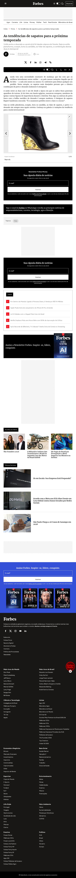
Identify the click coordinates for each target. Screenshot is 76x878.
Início (6, 29)
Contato (7, 649)
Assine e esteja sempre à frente (46, 626)
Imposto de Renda (10, 771)
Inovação (7, 709)
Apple (5, 717)
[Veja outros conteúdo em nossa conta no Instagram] (15, 631)
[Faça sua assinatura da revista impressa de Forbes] (13, 598)
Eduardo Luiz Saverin (46, 672)
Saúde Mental (43, 751)
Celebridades (43, 785)
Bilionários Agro (44, 706)
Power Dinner (8, 835)
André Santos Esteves (46, 689)
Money (32, 22)
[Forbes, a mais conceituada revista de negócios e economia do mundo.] (38, 3)
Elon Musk (7, 672)
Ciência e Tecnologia (12, 700)
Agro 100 (42, 703)
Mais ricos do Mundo (11, 669)
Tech (45, 22)
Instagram (7, 712)
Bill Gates (7, 695)
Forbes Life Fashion (10, 844)
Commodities (8, 763)
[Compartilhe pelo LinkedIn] (36, 62)
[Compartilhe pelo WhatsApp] (40, 62)
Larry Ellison (7, 681)
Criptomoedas (8, 766)
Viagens (6, 810)
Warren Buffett (8, 687)
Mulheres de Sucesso (46, 735)
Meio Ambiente (45, 804)
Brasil (41, 838)
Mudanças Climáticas (46, 813)
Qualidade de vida (10, 816)
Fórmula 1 (7, 785)
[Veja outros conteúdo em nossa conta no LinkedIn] (25, 631)
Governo (42, 844)
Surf (5, 791)
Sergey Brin (7, 692)
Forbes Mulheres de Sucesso (13, 861)
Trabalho (42, 763)
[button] (57, 69)
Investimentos (8, 757)
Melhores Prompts (10, 706)
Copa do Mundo (9, 779)
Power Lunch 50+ (9, 841)
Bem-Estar (43, 748)
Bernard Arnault (9, 684)
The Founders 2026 (45, 738)
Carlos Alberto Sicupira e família (49, 684)
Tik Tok (6, 715)
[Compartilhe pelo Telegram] (45, 62)
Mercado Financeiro (10, 754)
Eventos (42, 788)
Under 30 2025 (44, 743)
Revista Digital (8, 643)
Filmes (41, 782)
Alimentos (42, 816)
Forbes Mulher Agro (10, 864)
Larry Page (7, 689)
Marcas (6, 824)
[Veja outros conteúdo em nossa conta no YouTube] (20, 631)
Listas (26, 22)
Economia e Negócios (12, 748)
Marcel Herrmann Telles (47, 681)
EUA (40, 835)
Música (41, 791)
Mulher (38, 22)
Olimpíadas (7, 796)
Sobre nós (7, 637)
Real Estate (52, 22)
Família (41, 760)
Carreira (15, 22)
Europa (41, 847)
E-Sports (6, 782)
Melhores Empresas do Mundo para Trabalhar (54, 729)
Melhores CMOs (44, 726)
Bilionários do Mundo (46, 712)
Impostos (7, 760)
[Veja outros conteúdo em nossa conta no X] (10, 631)
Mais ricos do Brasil (46, 669)
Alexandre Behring (45, 687)
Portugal (6, 807)
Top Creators (43, 741)
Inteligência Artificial (10, 703)
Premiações (43, 794)
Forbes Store (8, 640)
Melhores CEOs (44, 720)
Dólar (5, 768)
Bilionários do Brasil (65, 22)
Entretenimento (45, 776)
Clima (41, 807)
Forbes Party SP (9, 852)
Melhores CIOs (44, 723)
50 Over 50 (42, 715)
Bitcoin (6, 751)
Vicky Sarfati (43, 675)
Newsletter (7, 654)
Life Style (7, 804)
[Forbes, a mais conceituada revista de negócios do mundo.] (38, 619)
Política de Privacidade (39, 194)
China (41, 841)
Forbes (22, 208)
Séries (41, 779)
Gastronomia (8, 813)
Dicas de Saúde (44, 766)
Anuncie (69, 3)
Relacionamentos (45, 757)
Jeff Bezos (7, 678)
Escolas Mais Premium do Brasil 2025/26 (52, 717)
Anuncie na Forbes (10, 646)
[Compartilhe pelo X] (26, 62)
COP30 (41, 819)
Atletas (6, 799)
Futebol (6, 788)
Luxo (5, 819)
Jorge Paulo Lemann (46, 678)
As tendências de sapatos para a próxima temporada (38, 29)
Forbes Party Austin (10, 849)
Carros (6, 827)
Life (20, 22)
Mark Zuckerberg (9, 675)
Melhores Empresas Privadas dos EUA (51, 732)
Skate (5, 794)
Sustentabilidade (45, 810)
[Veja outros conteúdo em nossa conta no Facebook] (6, 631)
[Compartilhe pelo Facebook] (31, 62)
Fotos (13, 29)
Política (42, 832)
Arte (5, 821)
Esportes (7, 776)
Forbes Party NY (9, 847)
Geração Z (42, 754)
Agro (8, 22)
